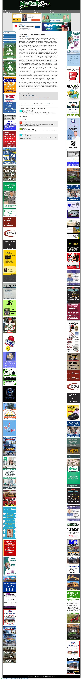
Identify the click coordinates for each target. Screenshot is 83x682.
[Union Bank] (73, 285)
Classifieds (52, 10)
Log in (55, 676)
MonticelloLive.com (7, 12)
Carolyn (27, 36)
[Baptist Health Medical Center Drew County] (56, 30)
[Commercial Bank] (9, 216)
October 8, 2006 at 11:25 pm (27, 111)
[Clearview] (9, 92)
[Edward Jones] (27, 21)
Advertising (52, 12)
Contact (67, 10)
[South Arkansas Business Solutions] (73, 82)
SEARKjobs (6, 10)
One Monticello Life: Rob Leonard (31, 95)
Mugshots (21, 10)
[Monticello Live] (27, 30)
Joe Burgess (41, 676)
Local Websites (10, 41)
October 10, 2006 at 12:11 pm (28, 122)
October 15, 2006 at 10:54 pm (28, 129)
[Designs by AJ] (9, 384)
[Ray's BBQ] (73, 556)
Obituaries (36, 10)
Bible (10, 34)
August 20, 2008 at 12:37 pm (27, 135)
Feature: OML (47, 103)
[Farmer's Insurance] (9, 625)
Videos (20, 12)
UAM (50, 61)
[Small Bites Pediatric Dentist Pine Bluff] (9, 538)
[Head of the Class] (9, 332)
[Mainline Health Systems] (56, 21)
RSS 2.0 (31, 105)
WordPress (51, 676)
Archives (36, 12)
